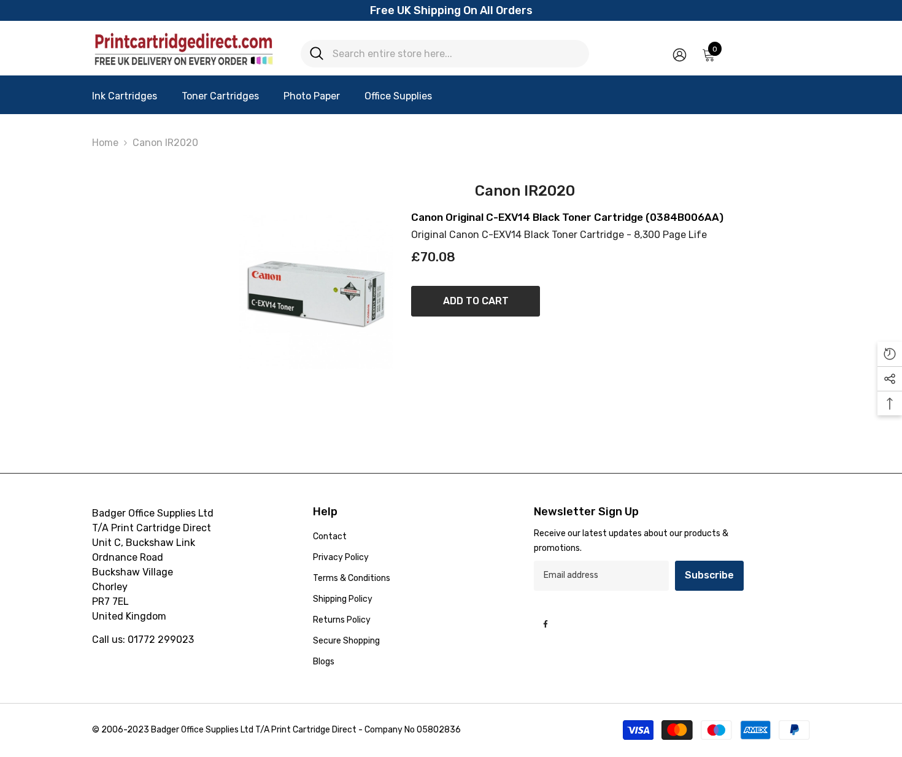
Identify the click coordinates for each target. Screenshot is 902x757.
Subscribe (709, 575)
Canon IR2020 (165, 142)
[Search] (445, 53)
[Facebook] (545, 624)
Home (105, 142)
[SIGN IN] (680, 54)
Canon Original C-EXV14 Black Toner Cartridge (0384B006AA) (567, 217)
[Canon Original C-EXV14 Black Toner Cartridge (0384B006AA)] (316, 292)
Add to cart (476, 301)
